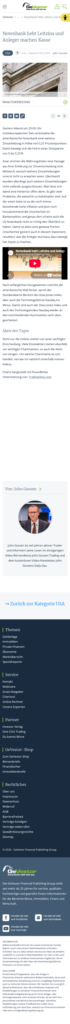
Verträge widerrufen (16, 827)
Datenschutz (11, 801)
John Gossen (60, 53)
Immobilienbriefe (14, 771)
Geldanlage (10, 637)
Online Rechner (13, 702)
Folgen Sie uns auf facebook (19, 917)
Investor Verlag (13, 727)
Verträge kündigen (15, 821)
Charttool (9, 697)
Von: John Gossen (21, 489)
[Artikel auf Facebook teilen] (5, 116)
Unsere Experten (14, 707)
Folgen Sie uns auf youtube (19, 928)
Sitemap (8, 837)
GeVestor (8, 17)
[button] (65, 18)
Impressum (10, 796)
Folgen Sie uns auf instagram (52, 917)
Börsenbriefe (11, 761)
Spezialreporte (12, 662)
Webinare (9, 687)
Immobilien (10, 641)
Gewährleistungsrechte (18, 832)
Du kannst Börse (13, 737)
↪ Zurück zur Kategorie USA (35, 604)
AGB (5, 811)
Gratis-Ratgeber (13, 692)
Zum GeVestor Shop (16, 756)
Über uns (9, 791)
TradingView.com (40, 377)
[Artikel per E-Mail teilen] (16, 116)
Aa (58, 115)
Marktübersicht (13, 657)
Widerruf (8, 806)
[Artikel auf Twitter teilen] (10, 116)
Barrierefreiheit (13, 817)
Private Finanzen (13, 647)
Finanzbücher (11, 766)
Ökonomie (9, 652)
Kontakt (8, 681)
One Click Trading (14, 731)
